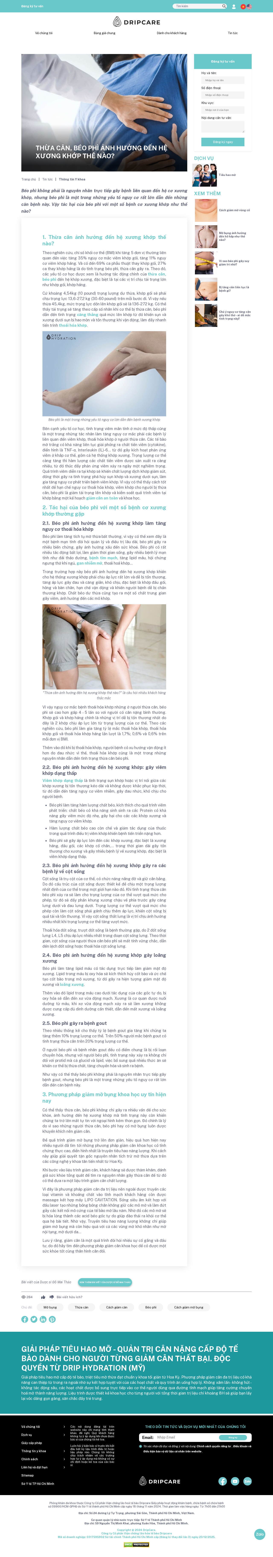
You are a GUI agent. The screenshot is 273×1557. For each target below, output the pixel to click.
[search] (224, 6)
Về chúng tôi (43, 33)
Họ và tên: (208, 73)
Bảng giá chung (104, 33)
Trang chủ (29, 179)
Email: (148, 1437)
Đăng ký (233, 1437)
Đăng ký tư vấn (32, 6)
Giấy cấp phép (31, 1443)
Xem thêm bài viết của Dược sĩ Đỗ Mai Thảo (105, 1282)
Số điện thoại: (211, 88)
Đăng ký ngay (223, 142)
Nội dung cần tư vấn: (216, 118)
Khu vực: (207, 103)
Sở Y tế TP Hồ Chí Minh (37, 1483)
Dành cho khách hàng (172, 33)
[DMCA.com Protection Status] (136, 1544)
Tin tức (233, 33)
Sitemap (27, 1475)
